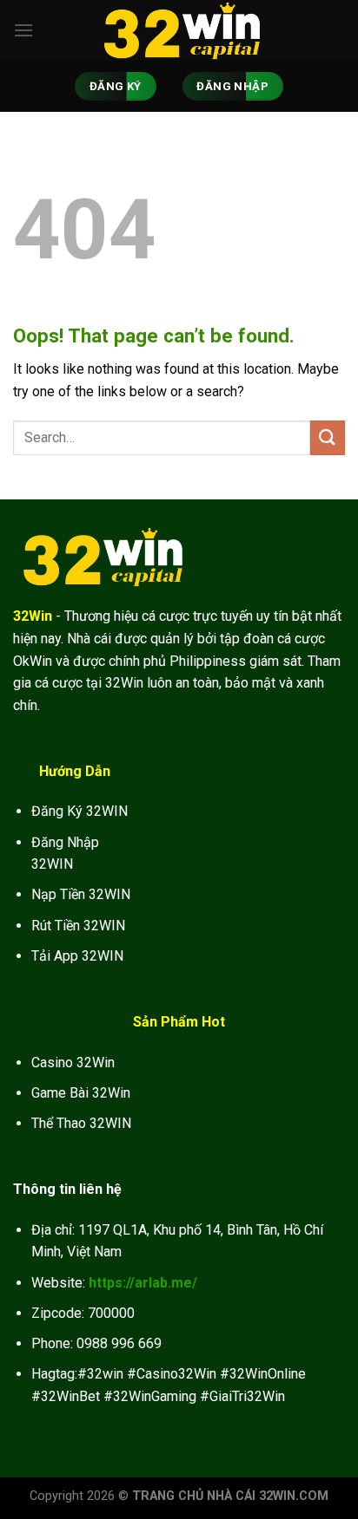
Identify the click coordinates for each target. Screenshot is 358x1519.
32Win (32, 616)
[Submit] (327, 437)
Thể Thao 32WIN (81, 1123)
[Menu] (23, 30)
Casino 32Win (73, 1062)
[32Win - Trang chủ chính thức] (179, 30)
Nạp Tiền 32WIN (80, 894)
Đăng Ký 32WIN (79, 811)
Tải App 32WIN (77, 956)
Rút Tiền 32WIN (78, 925)
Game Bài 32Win (80, 1093)
